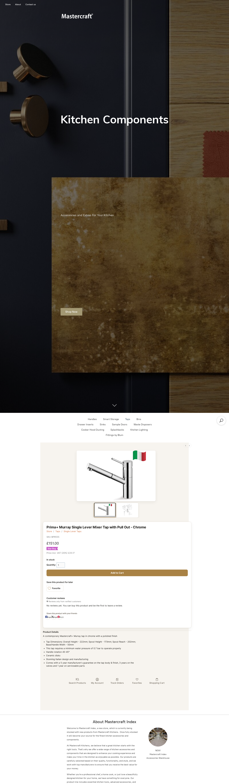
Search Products (77, 683)
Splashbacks (117, 429)
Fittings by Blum (114, 435)
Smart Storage (111, 419)
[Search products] (221, 420)
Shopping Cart (156, 683)
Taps (127, 419)
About (18, 4)
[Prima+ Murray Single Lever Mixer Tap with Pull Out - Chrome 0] (104, 509)
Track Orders (117, 683)
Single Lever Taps (72, 531)
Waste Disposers (143, 424)
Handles (92, 419)
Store (8, 4)
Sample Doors (119, 424)
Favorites (137, 683)
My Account (97, 683)
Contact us (30, 4)
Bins (138, 419)
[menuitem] (186, 446)
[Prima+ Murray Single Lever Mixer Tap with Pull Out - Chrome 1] (127, 509)
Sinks (103, 424)
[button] (55, 588)
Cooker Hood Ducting (92, 429)
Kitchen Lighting (139, 429)
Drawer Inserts (85, 424)
